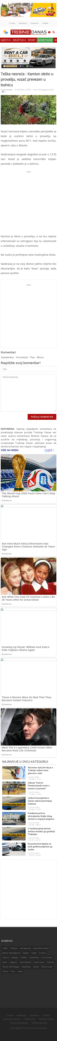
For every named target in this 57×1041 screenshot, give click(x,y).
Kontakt (45, 23)
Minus (40, 357)
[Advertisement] (28, 202)
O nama (12, 23)
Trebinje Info (29, 1019)
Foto (13, 971)
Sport (32, 40)
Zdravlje (50, 962)
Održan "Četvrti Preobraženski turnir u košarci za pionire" (39, 786)
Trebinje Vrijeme (46, 1019)
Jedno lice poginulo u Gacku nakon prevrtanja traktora (40, 801)
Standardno (7, 357)
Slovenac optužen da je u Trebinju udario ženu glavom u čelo (40, 770)
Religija (15, 957)
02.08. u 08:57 (35, 824)
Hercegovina (25, 948)
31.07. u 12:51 (35, 840)
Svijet (34, 953)
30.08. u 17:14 (35, 779)
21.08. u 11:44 (35, 794)
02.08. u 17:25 (35, 809)
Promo (5, 971)
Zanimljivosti (25, 962)
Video (19, 971)
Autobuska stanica (11, 1019)
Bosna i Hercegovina (11, 953)
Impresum (34, 23)
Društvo (18, 40)
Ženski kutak (46, 967)
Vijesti (5, 40)
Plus (32, 357)
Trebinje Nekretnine (19, 1023)
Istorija (36, 967)
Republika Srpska (41, 948)
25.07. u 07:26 (35, 855)
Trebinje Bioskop (39, 1023)
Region (26, 953)
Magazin (13, 962)
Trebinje (13, 948)
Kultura (5, 957)
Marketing (23, 23)
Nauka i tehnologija (10, 967)
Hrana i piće (39, 962)
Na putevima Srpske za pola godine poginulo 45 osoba (40, 847)
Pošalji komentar (42, 416)
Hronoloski (22, 357)
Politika (24, 957)
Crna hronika (6, 89)
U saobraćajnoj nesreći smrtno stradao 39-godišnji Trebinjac (41, 831)
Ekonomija (34, 957)
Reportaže (26, 967)
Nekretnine (45, 40)
